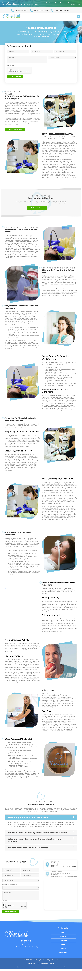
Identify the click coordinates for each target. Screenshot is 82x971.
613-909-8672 (54, 865)
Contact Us (63, 952)
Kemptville (26, 945)
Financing (63, 940)
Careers (63, 948)
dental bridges (69, 277)
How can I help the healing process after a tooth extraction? (38, 832)
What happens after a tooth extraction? (28, 817)
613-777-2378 (54, 875)
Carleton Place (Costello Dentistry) (26, 947)
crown (11, 108)
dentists (25, 121)
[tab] (60, 865)
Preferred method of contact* (9, 884)
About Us (63, 936)
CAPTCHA (10, 65)
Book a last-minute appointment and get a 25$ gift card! (20, 3)
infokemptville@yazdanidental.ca (60, 873)
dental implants (52, 279)
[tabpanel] (60, 894)
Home (63, 932)
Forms (63, 944)
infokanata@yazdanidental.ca (59, 864)
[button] (78, 16)
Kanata (64, 33)
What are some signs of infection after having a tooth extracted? (35, 840)
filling (7, 108)
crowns (44, 279)
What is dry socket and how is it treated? (28, 848)
